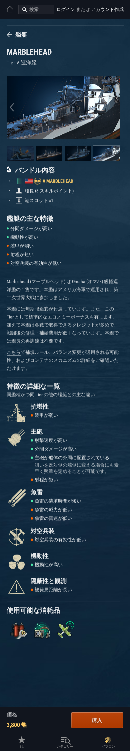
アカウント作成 (107, 9)
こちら (14, 352)
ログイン (65, 9)
